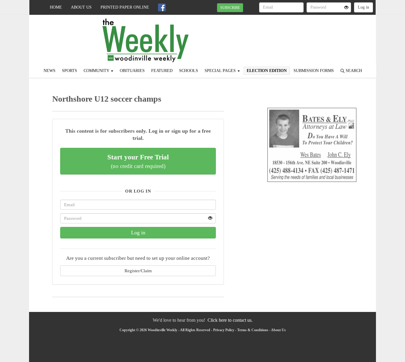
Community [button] (97, 70)
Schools (188, 70)
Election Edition (267, 70)
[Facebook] (162, 7)
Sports (69, 70)
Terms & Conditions (252, 330)
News (49, 70)
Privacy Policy (223, 330)
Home (56, 7)
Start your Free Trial (138, 161)
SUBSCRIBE (230, 8)
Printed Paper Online (125, 7)
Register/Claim (138, 270)
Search (353, 70)
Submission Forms (314, 70)
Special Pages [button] (221, 70)
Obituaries (132, 70)
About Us (81, 7)
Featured (162, 70)
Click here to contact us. (230, 320)
